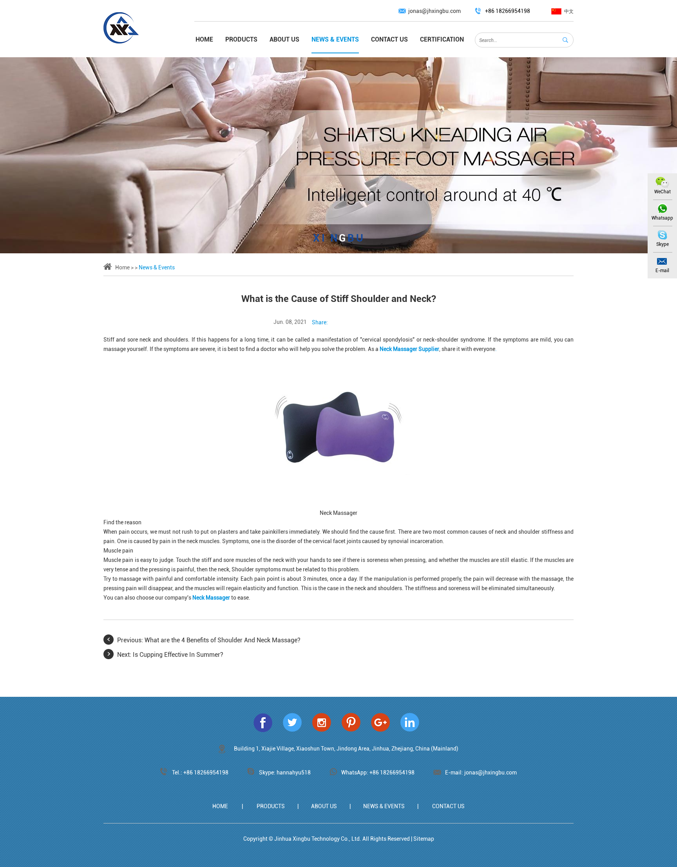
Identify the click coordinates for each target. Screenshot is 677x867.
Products (241, 39)
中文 (569, 11)
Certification (442, 39)
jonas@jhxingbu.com (434, 11)
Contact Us (389, 39)
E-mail (662, 270)
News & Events (335, 39)
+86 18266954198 (392, 772)
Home (204, 39)
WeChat (662, 191)
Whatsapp (662, 218)
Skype (662, 244)
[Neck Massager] (338, 431)
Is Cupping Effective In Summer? (178, 654)
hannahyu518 (294, 772)
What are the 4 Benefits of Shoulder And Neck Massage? (222, 640)
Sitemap (423, 839)
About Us (284, 39)
